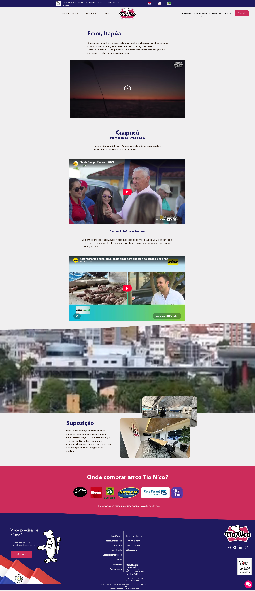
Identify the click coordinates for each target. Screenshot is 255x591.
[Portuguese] (169, 3)
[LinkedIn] (241, 547)
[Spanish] (149, 3)
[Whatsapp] (246, 547)
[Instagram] (229, 547)
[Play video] (127, 88)
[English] (159, 3)
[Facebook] (235, 547)
